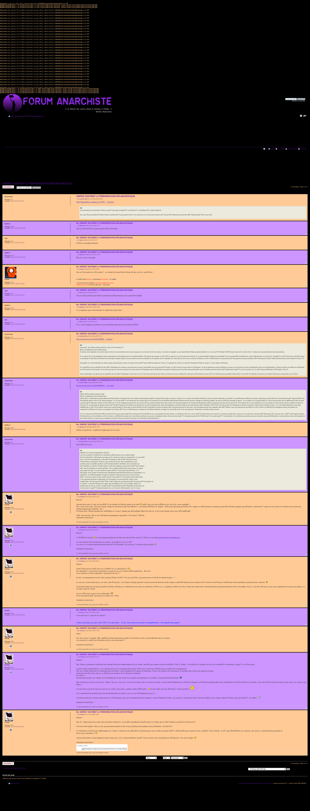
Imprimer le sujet (301, 116)
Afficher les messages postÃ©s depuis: (134, 757)
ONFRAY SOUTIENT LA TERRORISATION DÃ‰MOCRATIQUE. (37, 183)
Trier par (160, 757)
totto (80, 321)
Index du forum (15, 116)
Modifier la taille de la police (304, 116)
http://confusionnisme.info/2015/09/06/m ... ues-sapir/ (95, 386)
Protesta (81, 612)
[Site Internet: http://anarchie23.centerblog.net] (10, 512)
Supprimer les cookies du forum (263, 783)
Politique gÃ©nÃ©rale (37, 116)
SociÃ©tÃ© (25, 116)
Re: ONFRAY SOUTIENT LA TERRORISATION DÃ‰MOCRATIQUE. (104, 223)
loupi (80, 240)
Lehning (81, 496)
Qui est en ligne (8, 775)
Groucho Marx (83, 199)
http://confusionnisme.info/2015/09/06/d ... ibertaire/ (94, 339)
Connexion (303, 149)
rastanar (81, 269)
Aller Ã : (245, 769)
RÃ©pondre (5, 186)
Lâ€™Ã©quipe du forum (246, 783)
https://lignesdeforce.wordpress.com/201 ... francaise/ (95, 202)
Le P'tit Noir (281, 149)
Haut (305, 219)
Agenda (273, 149)
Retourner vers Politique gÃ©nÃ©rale (15, 768)
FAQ (266, 149)
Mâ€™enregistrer (292, 149)
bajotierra (82, 225)
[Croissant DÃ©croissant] (179, 757)
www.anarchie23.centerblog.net (169, 537)
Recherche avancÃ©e (298, 101)
